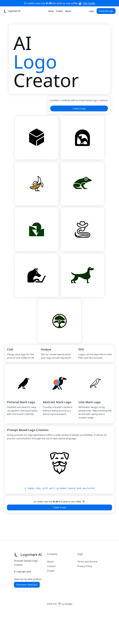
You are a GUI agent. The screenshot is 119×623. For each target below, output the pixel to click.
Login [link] (91, 11)
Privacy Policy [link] (84, 566)
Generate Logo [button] (106, 11)
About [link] (68, 11)
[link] (11, 11)
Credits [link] (59, 11)
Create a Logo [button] (79, 108)
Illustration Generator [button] (26, 584)
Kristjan (68, 603)
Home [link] (51, 11)
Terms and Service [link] (87, 561)
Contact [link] (51, 566)
